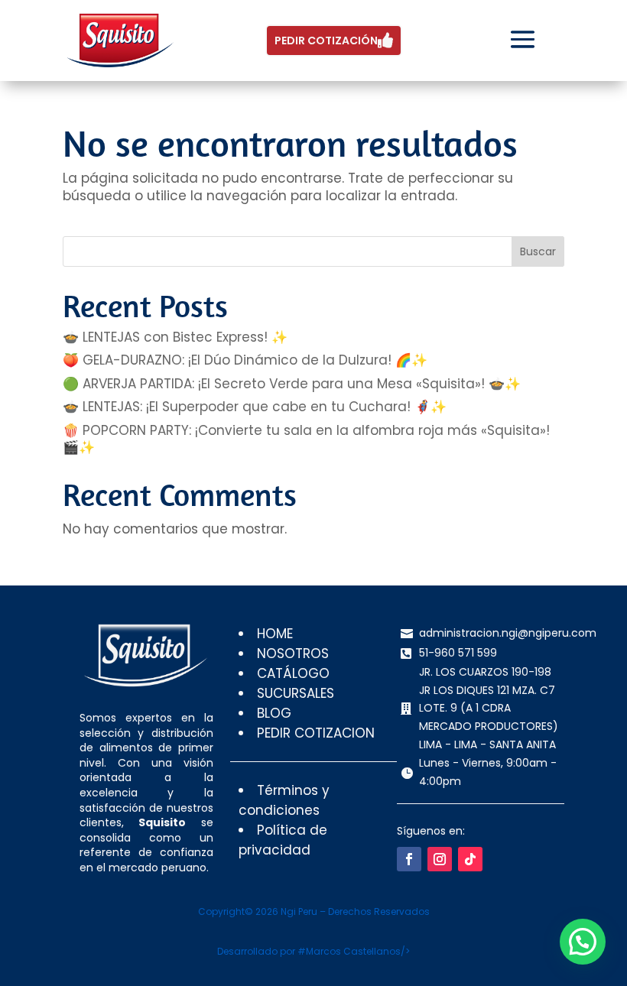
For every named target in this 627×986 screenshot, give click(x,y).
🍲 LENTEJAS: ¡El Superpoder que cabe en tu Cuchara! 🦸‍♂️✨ (255, 406)
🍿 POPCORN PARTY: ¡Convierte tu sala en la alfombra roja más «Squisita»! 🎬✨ (306, 438)
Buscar (538, 251)
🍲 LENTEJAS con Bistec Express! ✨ (175, 337)
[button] (583, 942)
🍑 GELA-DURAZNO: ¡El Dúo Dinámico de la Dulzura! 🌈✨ (245, 360)
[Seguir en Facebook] (409, 859)
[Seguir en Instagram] (439, 859)
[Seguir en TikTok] (470, 859)
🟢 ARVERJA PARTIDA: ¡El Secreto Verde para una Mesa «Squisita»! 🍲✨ (292, 384)
